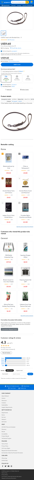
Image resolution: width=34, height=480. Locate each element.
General (20, 101)
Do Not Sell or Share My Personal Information (12, 452)
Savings (19, 5)
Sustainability (5, 405)
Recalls (3, 431)
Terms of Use (5, 443)
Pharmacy (4, 429)
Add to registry (25, 89)
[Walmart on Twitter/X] (5, 466)
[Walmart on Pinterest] (11, 466)
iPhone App (4, 458)
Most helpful (5, 374)
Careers (3, 398)
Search (30, 374)
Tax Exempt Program (6, 438)
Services (13, 5)
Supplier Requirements (7, 407)
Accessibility (5, 434)
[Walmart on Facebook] (2, 466)
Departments (6, 5)
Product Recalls (5, 436)
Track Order (13, 388)
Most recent (9, 370)
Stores (3, 415)
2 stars (2, 363)
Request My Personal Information (9, 450)
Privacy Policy (5, 446)
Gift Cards (4, 421)
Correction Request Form (9, 329)
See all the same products (27, 315)
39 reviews (11, 39)
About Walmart (5, 396)
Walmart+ (4, 419)
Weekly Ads (23, 388)
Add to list (9, 89)
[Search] (27, 2)
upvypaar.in (14, 51)
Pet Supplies (14, 101)
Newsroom (4, 400)
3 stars (2, 361)
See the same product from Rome (25, 226)
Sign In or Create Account (13, 386)
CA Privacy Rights (6, 448)
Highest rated (19, 370)
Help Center (26, 386)
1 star (3, 365)
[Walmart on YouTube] (8, 466)
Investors (4, 402)
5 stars (2, 358)
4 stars (2, 360)
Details (13, 86)
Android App (5, 460)
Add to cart (17, 64)
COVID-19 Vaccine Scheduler (8, 427)
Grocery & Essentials (27, 5)
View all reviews (6, 353)
